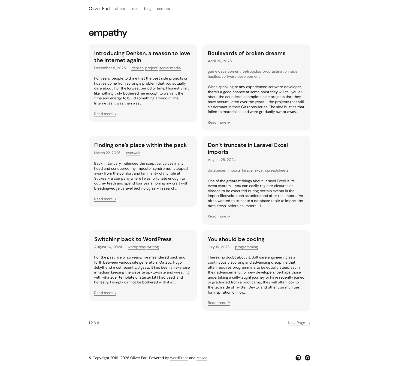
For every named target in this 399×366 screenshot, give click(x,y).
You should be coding (236, 239)
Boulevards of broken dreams (246, 53)
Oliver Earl (99, 9)
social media (170, 67)
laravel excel (252, 170)
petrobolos (251, 71)
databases (217, 170)
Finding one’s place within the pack (140, 145)
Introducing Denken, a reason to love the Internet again (142, 57)
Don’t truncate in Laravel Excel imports (248, 148)
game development (224, 71)
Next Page (299, 322)
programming (246, 246)
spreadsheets (276, 170)
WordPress (179, 357)
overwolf (133, 152)
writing (153, 246)
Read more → (105, 113)
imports (234, 170)
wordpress (137, 246)
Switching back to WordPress (133, 239)
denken (137, 67)
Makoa (201, 357)
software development (241, 76)
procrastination (276, 71)
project (151, 67)
